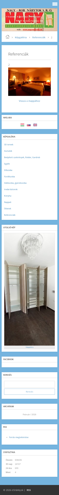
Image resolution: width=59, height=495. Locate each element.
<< (8, 414)
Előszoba (8, 170)
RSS (29, 490)
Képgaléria (21, 37)
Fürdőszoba (9, 176)
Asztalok (8, 151)
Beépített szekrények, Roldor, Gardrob (22, 157)
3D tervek (8, 144)
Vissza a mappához (29, 100)
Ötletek (7, 208)
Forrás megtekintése (19, 437)
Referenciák (38, 37)
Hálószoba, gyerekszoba (15, 183)
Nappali (7, 202)
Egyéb (7, 163)
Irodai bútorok (11, 189)
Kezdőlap (7, 37)
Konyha (7, 195)
